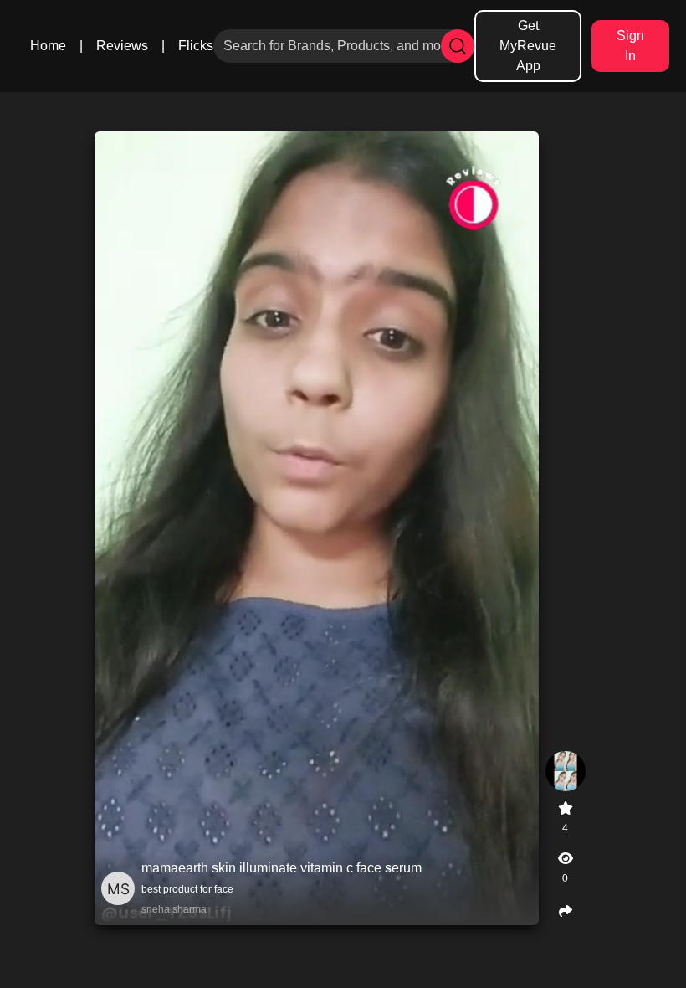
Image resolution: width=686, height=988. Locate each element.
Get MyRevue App (527, 45)
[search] (457, 46)
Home (48, 46)
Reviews (122, 46)
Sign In (630, 45)
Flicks (195, 46)
